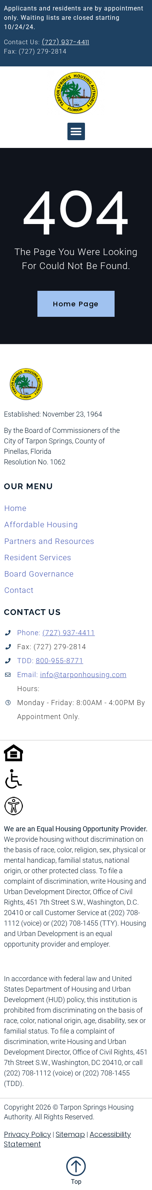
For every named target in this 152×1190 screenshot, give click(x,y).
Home (15, 508)
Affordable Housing (41, 524)
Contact (19, 590)
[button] (76, 131)
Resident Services (37, 557)
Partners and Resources (49, 541)
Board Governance (39, 573)
